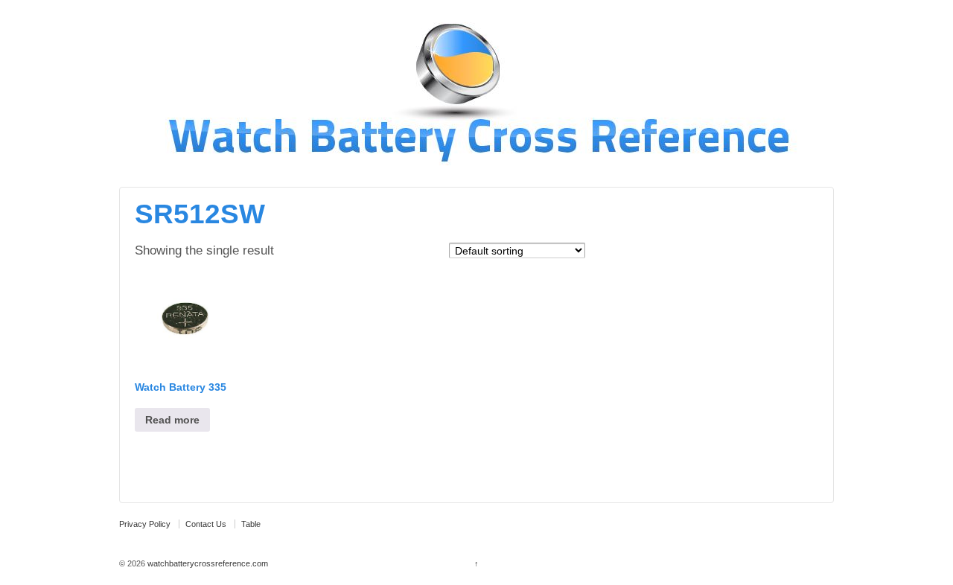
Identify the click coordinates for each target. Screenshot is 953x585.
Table (251, 524)
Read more (172, 420)
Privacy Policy (144, 524)
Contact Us (205, 524)
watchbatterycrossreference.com (206, 563)
